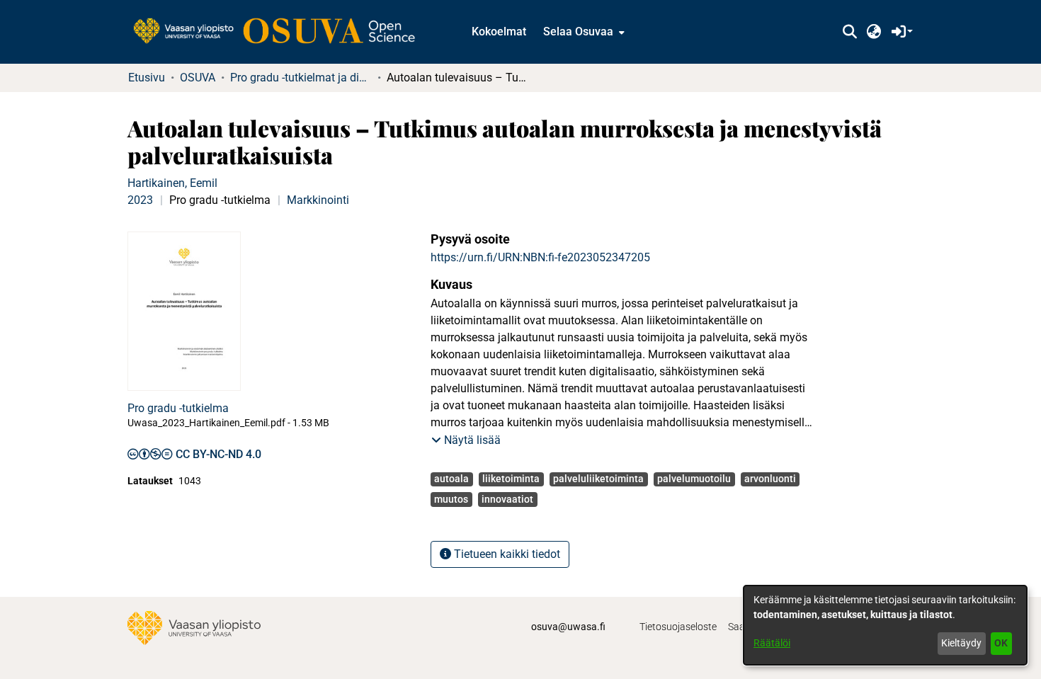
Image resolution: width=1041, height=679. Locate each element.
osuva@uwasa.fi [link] (568, 626)
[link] (281, 32)
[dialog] (885, 625)
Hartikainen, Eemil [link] (172, 183)
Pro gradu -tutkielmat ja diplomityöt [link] (301, 77)
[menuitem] (582, 32)
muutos (451, 499)
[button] (849, 31)
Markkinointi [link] (318, 200)
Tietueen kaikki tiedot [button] (505, 554)
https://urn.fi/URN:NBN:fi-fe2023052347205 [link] (540, 257)
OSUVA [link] (197, 77)
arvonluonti (770, 478)
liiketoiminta (511, 478)
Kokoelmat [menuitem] (499, 31)
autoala (451, 478)
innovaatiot (507, 499)
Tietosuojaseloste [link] (678, 626)
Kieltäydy (961, 643)
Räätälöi (771, 643)
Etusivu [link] (146, 77)
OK (1001, 643)
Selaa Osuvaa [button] (578, 31)
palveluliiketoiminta (598, 478)
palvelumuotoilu (694, 478)
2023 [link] (140, 200)
